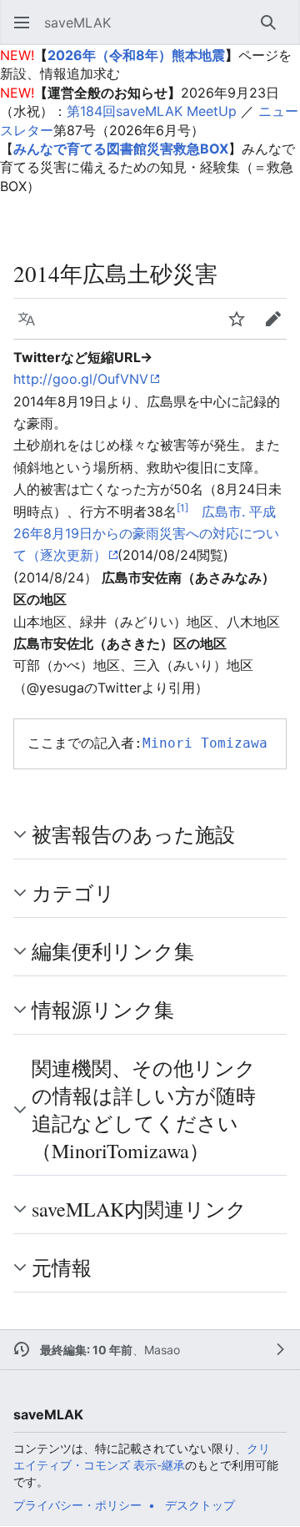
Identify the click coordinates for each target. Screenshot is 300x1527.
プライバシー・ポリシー (77, 1505)
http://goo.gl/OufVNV (80, 378)
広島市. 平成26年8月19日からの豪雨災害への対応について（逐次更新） (146, 533)
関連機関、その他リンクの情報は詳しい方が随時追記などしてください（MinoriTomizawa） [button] (144, 1109)
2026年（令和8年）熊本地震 (136, 55)
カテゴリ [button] (73, 892)
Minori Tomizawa (205, 743)
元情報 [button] (62, 1267)
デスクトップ (200, 1505)
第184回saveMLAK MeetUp (152, 111)
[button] (21, 22)
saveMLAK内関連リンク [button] (139, 1209)
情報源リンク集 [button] (103, 1009)
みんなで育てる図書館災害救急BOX (120, 148)
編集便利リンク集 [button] (113, 951)
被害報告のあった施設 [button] (133, 834)
